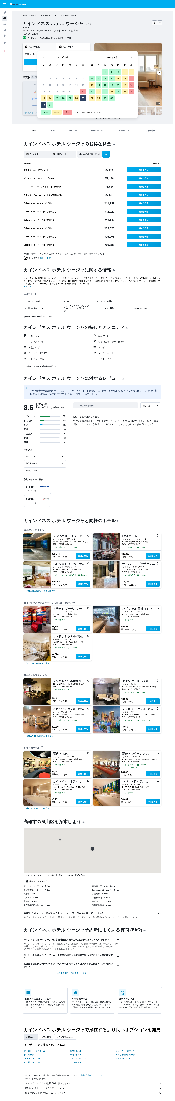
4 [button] (56, 78)
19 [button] (63, 91)
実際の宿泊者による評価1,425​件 (55, 37)
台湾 (32, 15)
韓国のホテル (75, 1054)
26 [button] (63, 98)
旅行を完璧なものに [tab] (65, 1037)
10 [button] (50, 85)
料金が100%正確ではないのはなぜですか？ (46, 1093)
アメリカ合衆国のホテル (126, 1054)
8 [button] (83, 78)
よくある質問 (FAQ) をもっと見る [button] (71, 972)
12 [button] (63, 85)
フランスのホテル (32, 1058)
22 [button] (83, 91)
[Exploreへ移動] (4, 35)
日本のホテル (30, 1054)
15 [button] (83, 85)
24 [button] (50, 98)
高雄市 (45, 15)
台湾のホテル (75, 1050)
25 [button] (57, 98)
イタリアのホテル (32, 1062)
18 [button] (57, 91)
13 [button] (70, 85)
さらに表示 (28, 286)
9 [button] (43, 85)
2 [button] (43, 78)
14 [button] (76, 85)
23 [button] (43, 98)
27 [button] (70, 98)
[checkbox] (37, 488)
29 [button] (83, 98)
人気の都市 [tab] (46, 1037)
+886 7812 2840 (30, 33)
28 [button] (76, 98)
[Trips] (4, 43)
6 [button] (70, 78)
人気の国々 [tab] (31, 1037)
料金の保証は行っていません (91, 1075)
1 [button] (83, 71)
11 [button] (57, 85)
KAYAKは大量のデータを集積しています (45, 1088)
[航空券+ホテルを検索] (4, 29)
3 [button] (50, 78)
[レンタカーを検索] (4, 24)
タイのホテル (75, 1062)
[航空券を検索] (4, 12)
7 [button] (76, 78)
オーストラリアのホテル (34, 1050)
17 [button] (50, 91)
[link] (40, 590)
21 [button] (76, 91)
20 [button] (70, 91)
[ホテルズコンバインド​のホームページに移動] (18, 4)
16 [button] (43, 91)
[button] (5, 4)
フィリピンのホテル (78, 1058)
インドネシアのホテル (125, 1050)
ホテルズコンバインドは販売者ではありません (48, 1083)
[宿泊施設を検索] (4, 18)
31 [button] (50, 104)
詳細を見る (83, 556)
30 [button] (43, 104)
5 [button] (63, 78)
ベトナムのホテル (123, 1058)
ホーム (25, 15)
